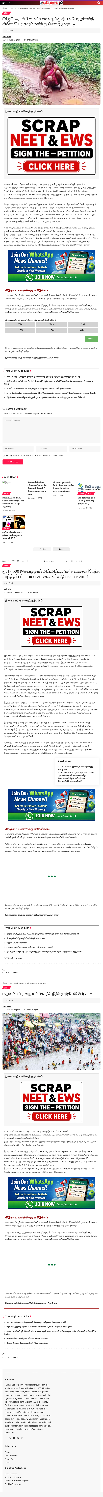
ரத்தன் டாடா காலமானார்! (17, 943)
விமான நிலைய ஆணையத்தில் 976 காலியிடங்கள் (27, 1343)
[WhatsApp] (21, 1438)
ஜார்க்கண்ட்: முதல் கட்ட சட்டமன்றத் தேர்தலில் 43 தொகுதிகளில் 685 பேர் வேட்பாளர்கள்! (43, 934)
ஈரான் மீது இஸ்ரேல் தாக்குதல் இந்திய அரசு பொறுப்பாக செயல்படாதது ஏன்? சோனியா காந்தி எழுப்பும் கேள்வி (51, 393)
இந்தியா (6, 13)
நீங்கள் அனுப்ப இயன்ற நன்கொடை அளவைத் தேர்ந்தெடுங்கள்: (31, 320)
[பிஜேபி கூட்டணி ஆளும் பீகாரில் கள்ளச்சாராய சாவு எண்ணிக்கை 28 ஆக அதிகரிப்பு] (14, 487)
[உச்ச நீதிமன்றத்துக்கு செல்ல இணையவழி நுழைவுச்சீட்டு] (89, 487)
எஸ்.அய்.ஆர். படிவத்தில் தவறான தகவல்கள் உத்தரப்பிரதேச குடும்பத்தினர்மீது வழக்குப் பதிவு (44, 377)
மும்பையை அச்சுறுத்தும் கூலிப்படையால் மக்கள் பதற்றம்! (30, 947)
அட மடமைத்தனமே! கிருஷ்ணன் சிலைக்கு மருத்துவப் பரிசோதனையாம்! (36, 1322)
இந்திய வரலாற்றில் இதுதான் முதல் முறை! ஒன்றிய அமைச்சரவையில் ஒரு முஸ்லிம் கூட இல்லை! (46, 397)
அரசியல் (81, 493)
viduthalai (7, 589)
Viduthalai (7, 36)
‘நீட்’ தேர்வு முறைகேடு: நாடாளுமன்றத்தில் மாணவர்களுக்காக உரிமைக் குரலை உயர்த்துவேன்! (44, 952)
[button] (5, 2)
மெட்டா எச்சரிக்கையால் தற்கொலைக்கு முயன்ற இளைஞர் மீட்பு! (12, 535)
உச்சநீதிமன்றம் (16, 958)
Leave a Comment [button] (11, 972)
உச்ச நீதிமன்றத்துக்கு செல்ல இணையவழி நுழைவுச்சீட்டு (86, 501)
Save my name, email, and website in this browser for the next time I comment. (35, 455)
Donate (91, 339)
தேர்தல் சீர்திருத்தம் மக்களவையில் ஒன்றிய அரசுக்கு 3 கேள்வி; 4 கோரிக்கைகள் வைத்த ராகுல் (37, 488)
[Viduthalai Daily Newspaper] (51, 2)
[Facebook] (6, 1438)
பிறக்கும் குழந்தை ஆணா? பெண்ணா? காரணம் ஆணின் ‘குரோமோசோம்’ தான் (39, 1327)
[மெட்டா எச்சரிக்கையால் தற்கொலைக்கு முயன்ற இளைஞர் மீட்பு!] (14, 522)
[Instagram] (18, 1438)
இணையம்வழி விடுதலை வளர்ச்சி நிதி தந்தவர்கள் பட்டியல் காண (32, 358)
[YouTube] (13, 1438)
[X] (9, 1438)
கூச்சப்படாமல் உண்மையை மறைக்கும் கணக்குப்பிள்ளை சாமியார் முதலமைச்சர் (39, 388)
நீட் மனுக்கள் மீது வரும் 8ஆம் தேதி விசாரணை (26, 938)
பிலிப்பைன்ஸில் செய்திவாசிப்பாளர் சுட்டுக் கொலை (27, 1338)
